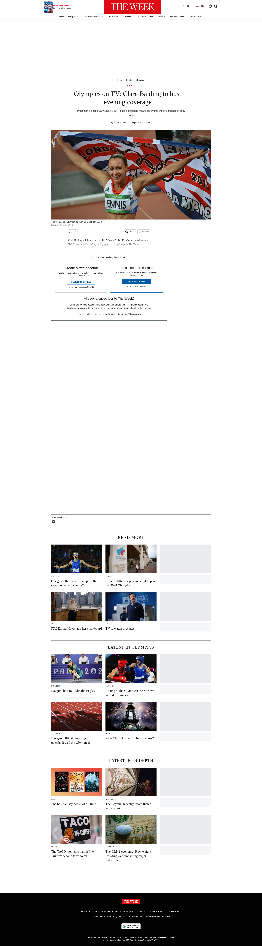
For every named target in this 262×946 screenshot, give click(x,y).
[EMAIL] (54, 522)
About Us (85, 912)
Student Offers (196, 17)
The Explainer (72, 17)
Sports (129, 80)
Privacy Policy (156, 912)
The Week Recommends (93, 17)
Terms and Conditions (135, 912)
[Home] (61, 17)
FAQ (115, 916)
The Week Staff (120, 122)
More (160, 17)
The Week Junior (177, 17)
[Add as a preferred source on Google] (131, 926)
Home (119, 80)
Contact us (135, 314)
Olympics (140, 80)
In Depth (130, 86)
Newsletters (113, 17)
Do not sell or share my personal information (144, 916)
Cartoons (127, 17)
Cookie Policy (174, 912)
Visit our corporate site (165, 937)
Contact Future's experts (107, 912)
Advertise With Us (101, 916)
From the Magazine (144, 17)
